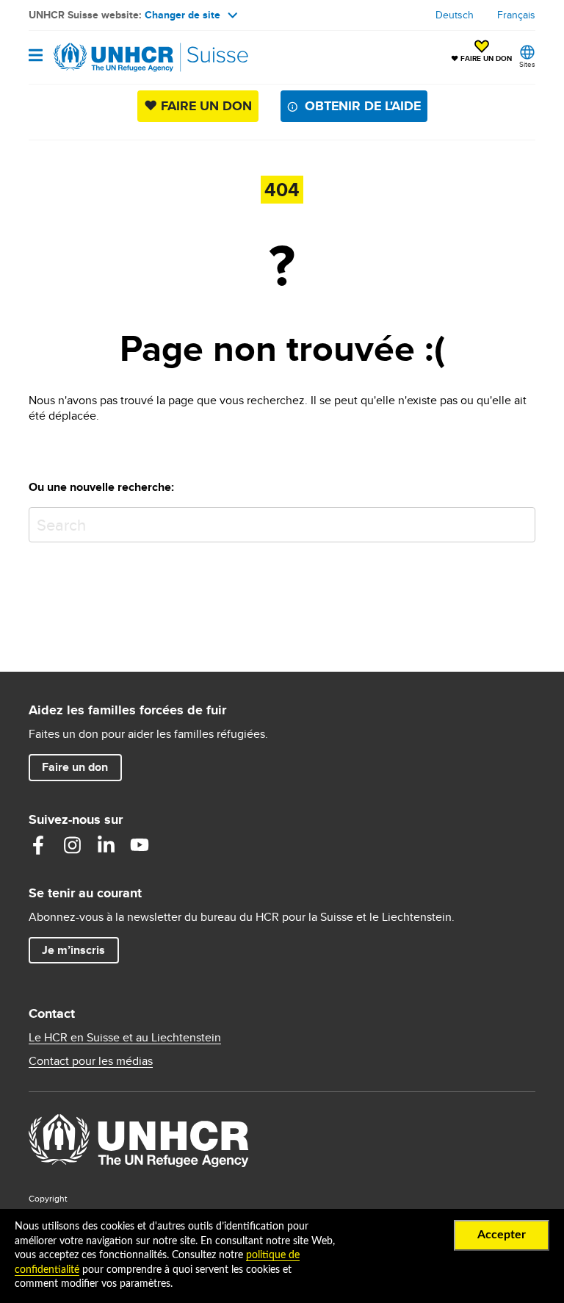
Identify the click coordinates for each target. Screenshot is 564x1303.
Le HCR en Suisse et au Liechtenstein (125, 1038)
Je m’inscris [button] (73, 949)
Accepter (501, 1235)
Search (521, 521)
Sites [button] (527, 64)
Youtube (139, 845)
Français (516, 14)
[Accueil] (103, 57)
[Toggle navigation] (36, 56)
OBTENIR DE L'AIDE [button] (363, 105)
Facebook (38, 845)
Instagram (72, 845)
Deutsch (454, 14)
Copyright (48, 1198)
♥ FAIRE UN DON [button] (481, 52)
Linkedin (105, 845)
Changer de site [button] (182, 14)
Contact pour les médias (91, 1061)
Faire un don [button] (81, 766)
